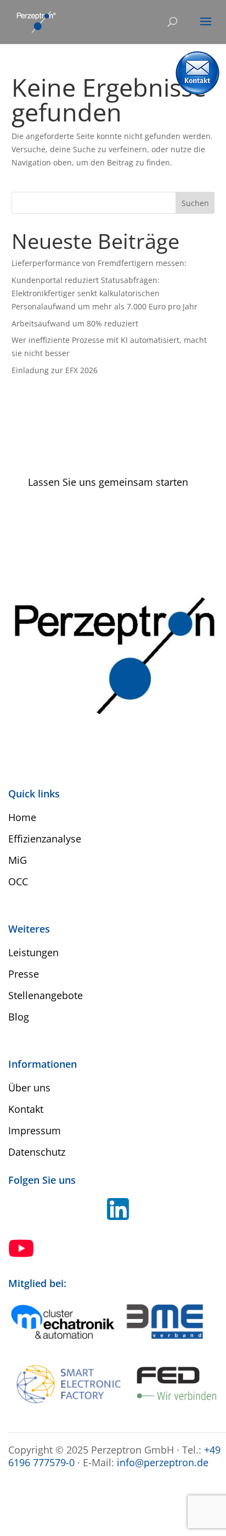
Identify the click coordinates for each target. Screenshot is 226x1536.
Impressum (34, 1130)
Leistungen (33, 952)
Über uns (29, 1087)
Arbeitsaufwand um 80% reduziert (75, 323)
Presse (23, 973)
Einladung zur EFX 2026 (55, 370)
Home (22, 817)
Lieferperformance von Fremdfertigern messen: (99, 263)
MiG (17, 860)
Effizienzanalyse (44, 838)
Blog (18, 1016)
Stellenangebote (45, 995)
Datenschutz (36, 1151)
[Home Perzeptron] (36, 21)
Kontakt (25, 1109)
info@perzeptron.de (162, 1462)
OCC (18, 881)
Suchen (195, 203)
